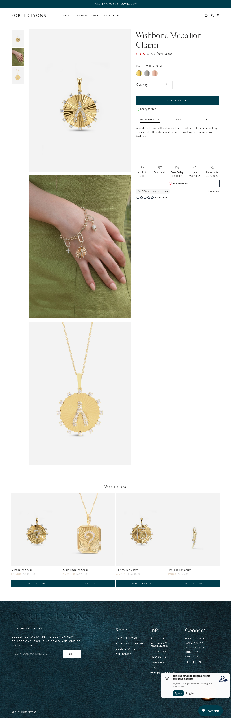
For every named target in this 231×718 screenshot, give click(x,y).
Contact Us (194, 656)
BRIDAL (82, 15)
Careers (157, 662)
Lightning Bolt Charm (179, 570)
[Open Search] (206, 15)
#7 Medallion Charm (21, 570)
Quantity (142, 85)
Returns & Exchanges (159, 644)
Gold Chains (126, 649)
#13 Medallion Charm (127, 570)
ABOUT (96, 15)
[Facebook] (187, 662)
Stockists (158, 651)
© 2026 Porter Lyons (24, 712)
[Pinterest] (200, 662)
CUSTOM (68, 15)
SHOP (54, 15)
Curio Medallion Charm (75, 570)
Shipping (157, 638)
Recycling (158, 657)
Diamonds (123, 654)
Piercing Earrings (130, 643)
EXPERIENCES (114, 15)
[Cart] (218, 15)
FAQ (153, 667)
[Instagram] (194, 662)
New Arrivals (126, 638)
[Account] (212, 15)
